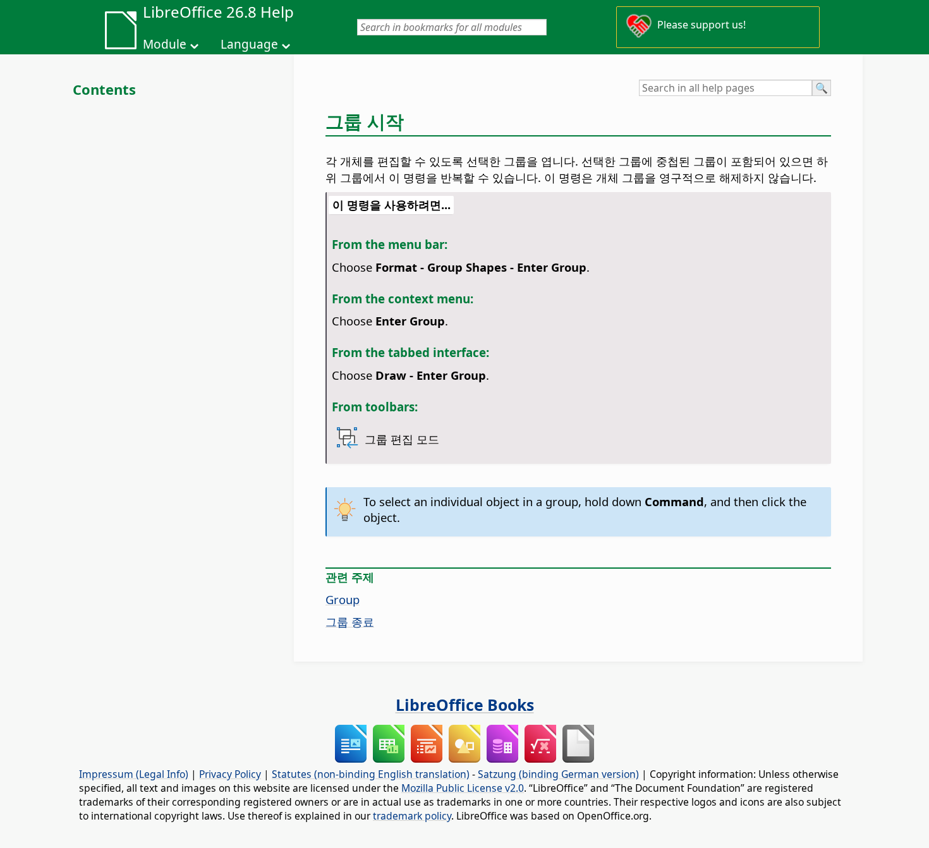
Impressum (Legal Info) (133, 774)
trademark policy (412, 816)
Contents (104, 89)
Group (342, 599)
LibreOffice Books (465, 704)
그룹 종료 (349, 621)
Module (164, 44)
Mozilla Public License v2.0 (462, 788)
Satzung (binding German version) (558, 774)
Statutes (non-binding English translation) (371, 774)
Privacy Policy (230, 774)
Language (249, 44)
